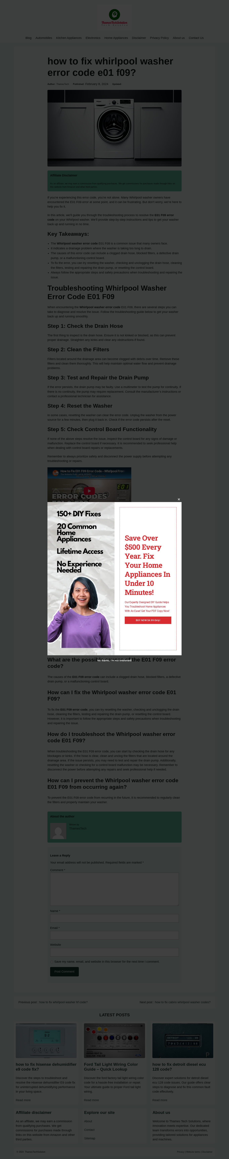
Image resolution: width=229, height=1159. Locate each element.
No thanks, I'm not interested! (114, 660)
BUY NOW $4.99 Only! (148, 620)
